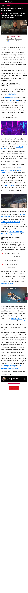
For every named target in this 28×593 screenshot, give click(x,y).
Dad (17, 100)
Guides (8, 5)
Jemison (12, 170)
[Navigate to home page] (9, 2)
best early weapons (8, 321)
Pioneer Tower (9, 185)
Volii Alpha (10, 234)
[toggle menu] (1, 2)
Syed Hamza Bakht (16, 36)
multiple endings (10, 366)
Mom (11, 100)
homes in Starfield (7, 284)
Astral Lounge (14, 231)
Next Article (14, 388)
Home (2, 5)
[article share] (26, 295)
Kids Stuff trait (9, 98)
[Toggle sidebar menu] (26, 298)
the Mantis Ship (16, 318)
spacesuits (22, 321)
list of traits (11, 94)
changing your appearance (10, 221)
